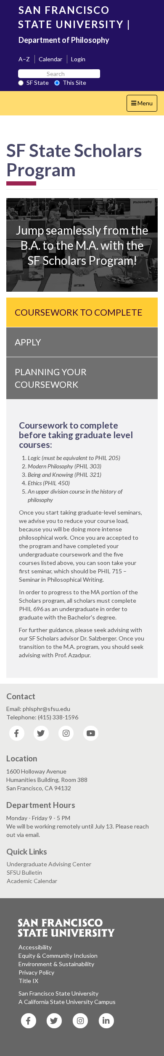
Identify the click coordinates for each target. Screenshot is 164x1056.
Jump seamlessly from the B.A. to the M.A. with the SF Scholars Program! (82, 245)
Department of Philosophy (64, 39)
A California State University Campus (67, 1001)
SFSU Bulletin (24, 872)
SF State (37, 82)
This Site (74, 82)
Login (78, 59)
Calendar (50, 59)
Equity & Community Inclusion (58, 955)
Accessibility (35, 947)
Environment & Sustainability (56, 963)
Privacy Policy (36, 972)
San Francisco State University (58, 993)
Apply (28, 342)
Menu (144, 105)
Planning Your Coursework (51, 377)
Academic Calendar (32, 880)
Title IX (28, 980)
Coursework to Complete (79, 312)
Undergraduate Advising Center (49, 864)
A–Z (24, 59)
